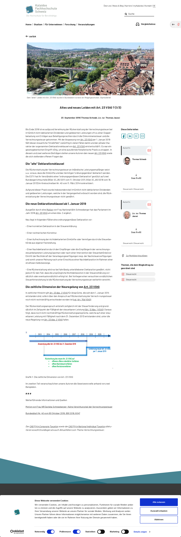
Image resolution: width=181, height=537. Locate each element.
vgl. (75, 299)
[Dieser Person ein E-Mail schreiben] (148, 150)
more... (136, 169)
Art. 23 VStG (86, 139)
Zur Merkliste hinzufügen (136, 255)
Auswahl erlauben (158, 511)
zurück (32, 36)
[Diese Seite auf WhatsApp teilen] (136, 136)
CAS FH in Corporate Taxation (44, 426)
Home (28, 24)
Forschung (70, 24)
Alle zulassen (159, 502)
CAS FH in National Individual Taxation (86, 426)
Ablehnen (158, 519)
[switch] (76, 532)
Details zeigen (140, 532)
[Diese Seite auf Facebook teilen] (123, 136)
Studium (38, 24)
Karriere (128, 6)
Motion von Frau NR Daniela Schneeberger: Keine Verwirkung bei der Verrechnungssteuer (69, 406)
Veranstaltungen (86, 24)
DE (154, 6)
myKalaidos (138, 6)
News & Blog (118, 6)
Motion (50, 209)
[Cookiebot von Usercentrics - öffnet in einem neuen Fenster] (17, 532)
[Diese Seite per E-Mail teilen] (142, 136)
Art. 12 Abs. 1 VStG (94, 309)
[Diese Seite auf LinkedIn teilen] (130, 136)
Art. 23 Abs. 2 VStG (59, 292)
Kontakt (148, 6)
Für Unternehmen (53, 24)
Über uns (107, 6)
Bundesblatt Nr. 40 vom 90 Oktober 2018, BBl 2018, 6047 (53, 413)
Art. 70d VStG (83, 299)
